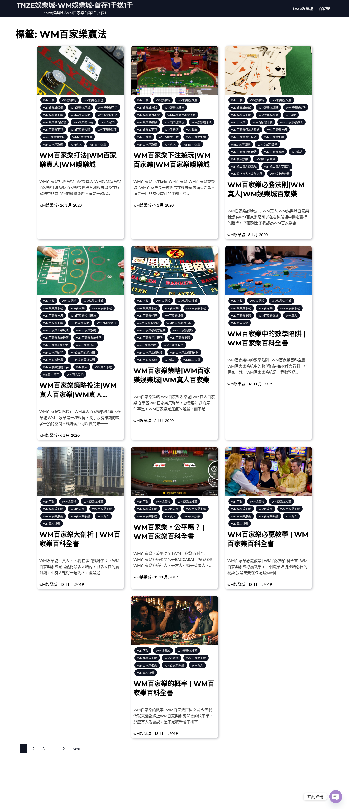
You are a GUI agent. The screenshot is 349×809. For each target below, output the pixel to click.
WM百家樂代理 (80, 130)
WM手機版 (172, 130)
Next (76, 748)
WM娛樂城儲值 (53, 107)
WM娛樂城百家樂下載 (181, 115)
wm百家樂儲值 (107, 130)
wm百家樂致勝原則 (83, 352)
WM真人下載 (103, 367)
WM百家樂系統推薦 (56, 338)
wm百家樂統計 (85, 345)
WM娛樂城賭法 (202, 122)
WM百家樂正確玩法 (244, 152)
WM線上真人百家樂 (277, 166)
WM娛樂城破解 (147, 122)
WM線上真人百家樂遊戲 (246, 174)
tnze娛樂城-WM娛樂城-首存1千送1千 (75, 5)
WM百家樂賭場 (53, 360)
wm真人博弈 (51, 374)
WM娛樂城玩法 (108, 115)
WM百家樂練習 (53, 352)
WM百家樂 (108, 122)
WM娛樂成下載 (83, 122)
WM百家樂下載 (53, 130)
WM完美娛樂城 (268, 115)
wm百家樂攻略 (240, 144)
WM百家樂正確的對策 (184, 352)
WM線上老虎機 (280, 174)
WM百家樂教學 (267, 144)
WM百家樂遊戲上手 (56, 367)
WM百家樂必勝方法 (179, 323)
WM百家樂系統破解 (56, 345)
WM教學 (191, 130)
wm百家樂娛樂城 (54, 137)
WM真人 (76, 144)
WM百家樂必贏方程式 (245, 130)
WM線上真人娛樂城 (244, 166)
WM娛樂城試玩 (174, 122)
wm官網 (291, 115)
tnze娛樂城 (303, 8)
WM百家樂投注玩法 (244, 137)
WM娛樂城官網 (80, 107)
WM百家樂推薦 (82, 137)
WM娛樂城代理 (93, 100)
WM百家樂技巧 (277, 130)
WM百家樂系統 (53, 144)
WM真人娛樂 (97, 144)
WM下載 (48, 100)
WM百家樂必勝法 (291, 122)
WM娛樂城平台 (108, 107)
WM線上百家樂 (265, 159)
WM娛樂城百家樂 (54, 122)
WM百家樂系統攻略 (89, 338)
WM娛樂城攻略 (80, 115)
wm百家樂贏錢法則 (83, 360)
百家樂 (324, 8)
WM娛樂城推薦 (53, 115)
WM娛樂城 (69, 100)
